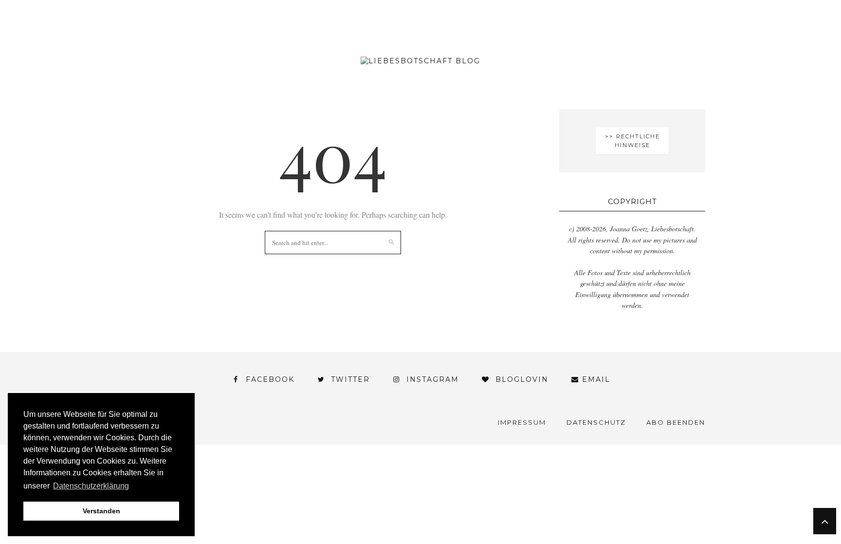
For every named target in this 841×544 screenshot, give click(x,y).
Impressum (522, 422)
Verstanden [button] (101, 511)
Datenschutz (596, 422)
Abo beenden (675, 422)
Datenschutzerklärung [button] (91, 486)
